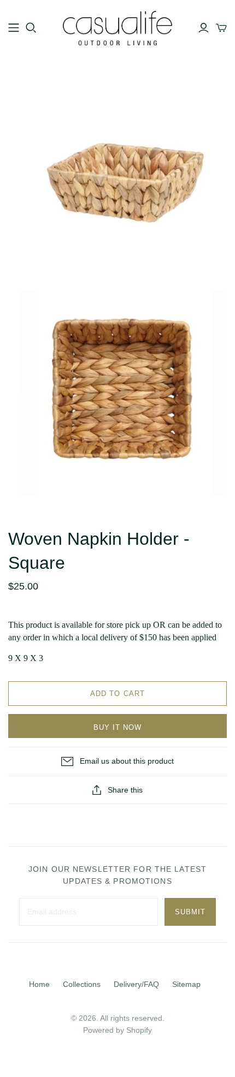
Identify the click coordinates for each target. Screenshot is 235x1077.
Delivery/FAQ (136, 984)
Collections (82, 984)
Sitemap (186, 984)
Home (39, 984)
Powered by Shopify (117, 1030)
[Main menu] (13, 27)
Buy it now (117, 727)
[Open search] (31, 27)
